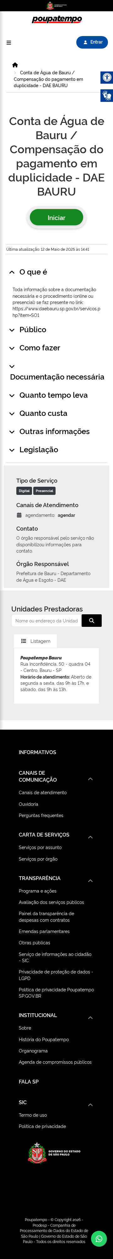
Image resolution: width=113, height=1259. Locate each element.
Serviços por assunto (40, 847)
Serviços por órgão (38, 859)
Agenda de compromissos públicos (55, 1062)
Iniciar (56, 217)
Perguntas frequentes (41, 815)
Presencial (44, 490)
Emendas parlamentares (44, 931)
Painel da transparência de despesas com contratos (46, 916)
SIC (23, 1102)
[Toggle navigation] (9, 42)
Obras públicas (34, 942)
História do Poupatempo (44, 1039)
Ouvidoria (28, 804)
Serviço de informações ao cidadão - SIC (55, 957)
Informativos (37, 751)
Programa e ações (37, 891)
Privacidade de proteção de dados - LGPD (56, 974)
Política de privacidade (42, 1126)
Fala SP (29, 1081)
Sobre (25, 1028)
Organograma (33, 1050)
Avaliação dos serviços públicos (51, 902)
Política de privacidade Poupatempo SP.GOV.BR (56, 992)
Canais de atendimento (43, 792)
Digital (24, 490)
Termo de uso (33, 1115)
